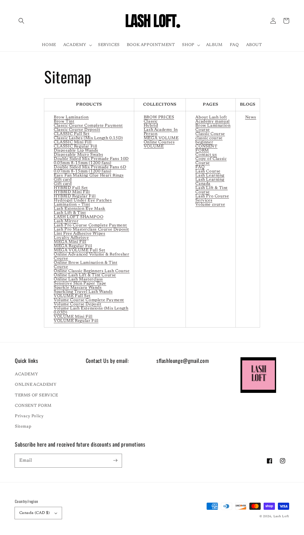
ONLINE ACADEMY (35, 385)
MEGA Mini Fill (70, 242)
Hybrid (151, 126)
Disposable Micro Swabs (78, 155)
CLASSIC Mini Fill (72, 142)
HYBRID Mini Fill (72, 192)
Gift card (63, 180)
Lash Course (208, 171)
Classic (151, 122)
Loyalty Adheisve (71, 238)
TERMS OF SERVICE (36, 395)
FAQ (200, 167)
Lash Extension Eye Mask (79, 209)
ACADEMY (26, 374)
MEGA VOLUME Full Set (79, 250)
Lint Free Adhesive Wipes (79, 234)
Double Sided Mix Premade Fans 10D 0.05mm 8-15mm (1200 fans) (91, 161)
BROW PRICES (159, 117)
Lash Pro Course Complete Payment (90, 225)
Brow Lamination (71, 117)
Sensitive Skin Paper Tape (80, 284)
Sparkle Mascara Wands (78, 288)
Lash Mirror (66, 221)
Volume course (210, 205)
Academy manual (212, 122)
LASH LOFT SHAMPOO (78, 217)
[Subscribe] (115, 460)
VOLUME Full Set (72, 296)
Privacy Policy (29, 416)
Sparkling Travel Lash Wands (83, 292)
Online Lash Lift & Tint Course (85, 275)
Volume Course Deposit (78, 304)
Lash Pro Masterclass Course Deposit (91, 230)
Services (203, 201)
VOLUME (154, 147)
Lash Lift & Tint (70, 213)
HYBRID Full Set (71, 188)
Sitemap (23, 427)
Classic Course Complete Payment (88, 126)
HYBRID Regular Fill (75, 196)
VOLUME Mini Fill (73, 317)
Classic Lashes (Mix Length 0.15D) (88, 138)
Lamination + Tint (72, 205)
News (250, 117)
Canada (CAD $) (34, 513)
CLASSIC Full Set (72, 134)
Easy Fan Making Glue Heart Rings (89, 176)
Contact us (206, 155)
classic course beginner (208, 140)
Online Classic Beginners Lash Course (92, 271)
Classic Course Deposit (77, 130)
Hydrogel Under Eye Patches (83, 201)
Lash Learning (209, 176)
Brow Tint (64, 122)
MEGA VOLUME (161, 138)
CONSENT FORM (206, 149)
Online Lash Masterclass (78, 279)
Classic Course (210, 134)
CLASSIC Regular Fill (75, 147)
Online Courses (159, 142)
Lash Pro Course (212, 196)
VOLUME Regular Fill (76, 321)
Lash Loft (281, 516)
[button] (21, 20)
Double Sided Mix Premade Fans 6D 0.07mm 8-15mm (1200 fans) (90, 169)
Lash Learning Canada (209, 182)
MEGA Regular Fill (73, 246)
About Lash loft (211, 117)
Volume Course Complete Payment (89, 300)
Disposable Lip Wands (76, 151)
